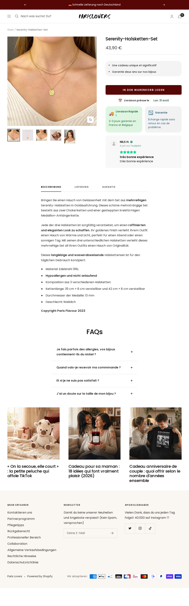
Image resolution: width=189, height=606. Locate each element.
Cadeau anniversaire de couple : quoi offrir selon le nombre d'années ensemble (154, 473)
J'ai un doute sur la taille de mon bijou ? (86, 394)
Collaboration (17, 544)
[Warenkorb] (180, 16)
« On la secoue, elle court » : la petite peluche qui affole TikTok (33, 471)
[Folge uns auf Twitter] (130, 528)
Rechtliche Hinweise (21, 556)
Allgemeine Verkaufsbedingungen (31, 550)
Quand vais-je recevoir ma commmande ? (88, 367)
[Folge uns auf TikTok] (150, 528)
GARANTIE (109, 187)
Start (10, 30)
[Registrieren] (112, 533)
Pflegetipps (15, 525)
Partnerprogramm (21, 519)
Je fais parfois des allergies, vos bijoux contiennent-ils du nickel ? (85, 352)
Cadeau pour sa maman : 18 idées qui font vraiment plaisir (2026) (94, 471)
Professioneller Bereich (24, 537)
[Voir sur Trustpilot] (114, 143)
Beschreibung (51, 187)
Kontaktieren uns (19, 512)
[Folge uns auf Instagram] (140, 528)
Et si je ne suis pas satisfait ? (77, 380)
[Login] (171, 16)
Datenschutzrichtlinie (22, 562)
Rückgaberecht (18, 531)
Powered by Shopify (40, 576)
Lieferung (82, 187)
